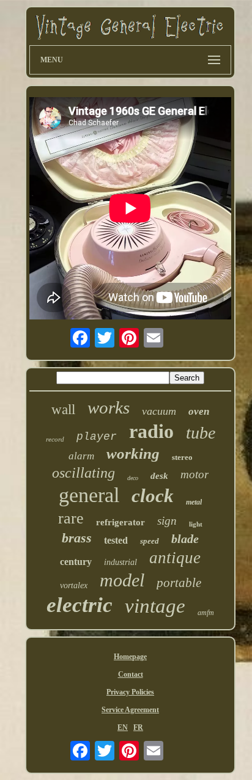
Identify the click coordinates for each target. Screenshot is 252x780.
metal (194, 502)
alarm (81, 456)
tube (200, 432)
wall (63, 409)
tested (116, 540)
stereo (182, 457)
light (195, 524)
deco (132, 478)
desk (159, 476)
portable (179, 582)
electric (79, 605)
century (76, 561)
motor (194, 474)
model (122, 580)
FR (138, 727)
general (89, 495)
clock (153, 495)
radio (151, 431)
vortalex (73, 585)
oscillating (83, 473)
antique (175, 558)
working (133, 453)
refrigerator (120, 522)
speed (149, 540)
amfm (206, 612)
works (108, 407)
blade (185, 538)
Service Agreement (130, 709)
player (96, 437)
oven (198, 411)
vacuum (159, 411)
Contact (130, 674)
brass (77, 537)
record (55, 439)
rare (71, 518)
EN (122, 727)
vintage (155, 606)
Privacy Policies (130, 692)
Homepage (130, 656)
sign (167, 520)
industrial (120, 562)
